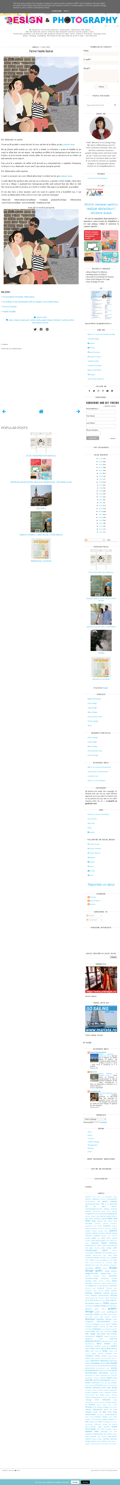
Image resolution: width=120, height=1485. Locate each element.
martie (115, 1344)
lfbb (97, 1331)
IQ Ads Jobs (92, 819)
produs (88, 1392)
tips (110, 1424)
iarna (96, 1317)
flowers (96, 1300)
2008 (101, 511)
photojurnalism (91, 1373)
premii (87, 1385)
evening (88, 1288)
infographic (89, 1321)
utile (115, 1431)
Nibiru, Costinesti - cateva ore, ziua (108, 1055)
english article (112, 1283)
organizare (94, 1361)
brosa (87, 1228)
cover (108, 1257)
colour (105, 1250)
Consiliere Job (93, 776)
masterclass (106, 1346)
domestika (105, 1278)
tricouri (108, 1429)
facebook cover (111, 1288)
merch (98, 1348)
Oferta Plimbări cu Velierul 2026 (108, 1074)
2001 (101, 532)
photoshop (103, 1373)
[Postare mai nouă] (4, 411)
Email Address (92, 409)
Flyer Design (92, 703)
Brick (95, 1226)
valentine (88, 1434)
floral (87, 1300)
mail (100, 1339)
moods (111, 1351)
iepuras (107, 1317)
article (109, 1211)
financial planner (104, 1298)
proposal (108, 1392)
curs (86, 1262)
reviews (101, 1402)
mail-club (113, 1339)
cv (103, 1262)
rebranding (96, 1397)
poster (88, 1383)
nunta (97, 1356)
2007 (100, 514)
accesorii (103, 1199)
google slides (100, 1309)
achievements (112, 1199)
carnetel (88, 1240)
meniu (87, 1348)
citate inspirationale (109, 1245)
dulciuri (101, 1281)
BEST (91, 1219)
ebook (114, 1281)
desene (105, 1268)
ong (102, 1358)
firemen (101, 653)
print (104, 1388)
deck (97, 1265)
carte (93, 1240)
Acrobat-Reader (90, 1201)
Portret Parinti (10, 306)
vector (109, 1434)
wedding (106, 1439)
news (115, 1353)
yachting (94, 1444)
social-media (90, 1414)
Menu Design (93, 712)
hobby (110, 1314)
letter (93, 1331)
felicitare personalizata (100, 1295)
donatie (114, 1278)
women (104, 1441)
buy (110, 1228)
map (115, 1341)
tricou (103, 1429)
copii (104, 1255)
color (115, 1248)
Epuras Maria (95, 901)
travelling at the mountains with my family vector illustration (31, 301)
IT (107, 1327)
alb (86, 1206)
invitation (88, 1326)
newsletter (89, 1356)
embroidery (97, 1283)
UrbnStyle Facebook (95, 356)
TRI (98, 1429)
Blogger (105, 688)
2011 (101, 502)
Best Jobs (91, 823)
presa (92, 1385)
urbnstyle (104, 1431)
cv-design (109, 1262)
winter (99, 1441)
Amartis (93, 897)
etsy (95, 1286)
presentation (98, 1385)
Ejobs (90, 828)
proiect (101, 1392)
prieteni (88, 1388)
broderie (114, 1226)
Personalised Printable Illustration (19, 297)
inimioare (88, 1324)
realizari (88, 1397)
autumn (87, 1216)
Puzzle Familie (9, 311)
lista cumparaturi (106, 1331)
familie (33, 320)
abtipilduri (96, 1199)
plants (109, 1378)
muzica (100, 1353)
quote (102, 1395)
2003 (101, 526)
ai (105, 1204)
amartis (114, 1206)
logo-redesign (112, 1334)
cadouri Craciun (97, 1231)
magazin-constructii (110, 1336)
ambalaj (106, 1209)
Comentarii (92, 920)
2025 (101, 461)
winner (93, 1441)
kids (111, 1326)
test (111, 1422)
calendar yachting (92, 1236)
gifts (115, 1306)
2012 (101, 500)
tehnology (106, 1422)
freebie (103, 1306)
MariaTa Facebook (94, 352)
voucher (93, 1436)
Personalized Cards (95, 717)
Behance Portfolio (94, 370)
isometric (102, 1326)
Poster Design (93, 721)
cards (108, 1238)
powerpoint (96, 1383)
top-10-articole (90, 1427)
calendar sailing (111, 1233)
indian (115, 1319)
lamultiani (88, 1329)
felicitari (113, 1295)
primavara (97, 1388)
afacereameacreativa (92, 1204)
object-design (112, 1356)
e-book (108, 1281)
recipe (109, 1397)
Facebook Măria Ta (94, 853)
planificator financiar (92, 1378)
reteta (115, 1400)
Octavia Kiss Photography (98, 178)
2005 (101, 520)
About (90, 1135)
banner (102, 1216)
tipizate (105, 1424)
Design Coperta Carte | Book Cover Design (41, 534)
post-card (114, 1380)
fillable (87, 1298)
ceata (87, 1243)
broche (100, 1226)
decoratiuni (89, 1268)
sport (87, 1417)
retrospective (89, 1402)
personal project (111, 1366)
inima (115, 1321)
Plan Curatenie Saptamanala (41, 455)
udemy (115, 1429)
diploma (96, 1276)
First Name (90, 416)
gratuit (97, 1312)
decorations (113, 1265)
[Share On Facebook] (41, 329)
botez (105, 1221)
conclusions (89, 1253)
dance (94, 1265)
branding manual (101, 1223)
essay (90, 1286)
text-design (89, 1424)
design (16, 320)
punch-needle (89, 1395)
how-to (115, 1314)
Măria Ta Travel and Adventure (99, 767)
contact (114, 1253)
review (96, 1402)
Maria (99, 1344)
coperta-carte (97, 1255)
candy (87, 1238)
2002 (101, 529)
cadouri (88, 1231)
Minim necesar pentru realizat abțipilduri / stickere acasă (41, 482)
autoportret (112, 1214)
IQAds (96, 1326)
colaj (103, 1248)
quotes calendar (111, 1395)
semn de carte (110, 1409)
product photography (110, 1390)
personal (101, 1366)
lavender (114, 1329)
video (87, 1436)
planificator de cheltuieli (108, 1375)
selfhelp (88, 1409)
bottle (110, 1221)
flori (91, 1300)
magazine (88, 1339)
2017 (101, 485)
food (97, 1303)
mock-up (98, 1351)
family (38, 320)
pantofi (102, 1363)
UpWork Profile (93, 361)
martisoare (89, 1346)
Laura (103, 1329)
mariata (107, 1344)
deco (101, 1265)
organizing (103, 1361)
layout (87, 1331)
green (104, 1312)
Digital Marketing (94, 699)
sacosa (99, 1405)
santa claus (107, 1405)
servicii (95, 1412)
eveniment (113, 1286)
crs (109, 1260)
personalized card (103, 1368)
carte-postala (100, 1240)
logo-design (101, 1334)
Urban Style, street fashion (98, 772)
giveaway (88, 1309)
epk (86, 1286)
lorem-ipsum (90, 1336)
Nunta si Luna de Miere (96, 780)
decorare (106, 1265)
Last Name (90, 423)
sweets (104, 1419)
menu (92, 1348)
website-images (97, 1439)
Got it (66, 11)
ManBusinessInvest (93, 1341)
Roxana (92, 1405)
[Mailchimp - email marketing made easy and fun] (112, 439)
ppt (109, 1383)
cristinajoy (97, 1260)
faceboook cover (91, 1290)
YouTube (92, 348)
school (115, 1405)
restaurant (106, 1400)
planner (103, 1378)
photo (114, 1370)
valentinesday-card (100, 1434)
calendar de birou (98, 1233)
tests (115, 1422)
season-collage (102, 1407)
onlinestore (107, 1358)
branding (88, 1223)
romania (108, 1402)
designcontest (106, 1273)
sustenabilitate (96, 1419)
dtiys (95, 1281)
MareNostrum (89, 1344)
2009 (101, 508)
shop (115, 1412)
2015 (101, 491)
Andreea (114, 1209)
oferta (87, 1358)
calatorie (113, 1231)
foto (106, 1303)
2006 (101, 517)
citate (99, 1245)
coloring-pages (91, 1250)
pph (106, 1383)
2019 (101, 479)
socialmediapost (111, 1414)
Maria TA (93, 1072)
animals (88, 1211)
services (45, 323)
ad (99, 1201)
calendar (88, 1233)
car (99, 1238)
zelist (99, 1444)
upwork (88, 1432)
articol (114, 1211)
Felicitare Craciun (101, 1293)
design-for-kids (91, 1273)
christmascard (90, 1245)
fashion (114, 1290)
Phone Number (92, 430)
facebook (100, 1288)
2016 (101, 488)
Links (90, 1151)
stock (110, 1417)
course (96, 1258)
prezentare (113, 1385)
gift (108, 1306)
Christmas (113, 1243)
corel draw (112, 1255)
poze (102, 1383)
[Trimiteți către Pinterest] (47, 329)
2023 (101, 467)
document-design (91, 1278)
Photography (93, 1145)
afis (102, 1204)
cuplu (115, 1260)
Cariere (114, 1238)
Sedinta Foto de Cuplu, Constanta (101, 627)
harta (102, 1314)
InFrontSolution (103, 1322)
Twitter (91, 875)
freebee (97, 1306)
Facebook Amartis (94, 844)
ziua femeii (105, 1444)
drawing (88, 1281)
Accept (75, 1482)
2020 (101, 476)
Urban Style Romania (98, 1052)
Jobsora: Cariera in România (98, 814)
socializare (100, 1414)
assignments (90, 1214)
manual (110, 1341)
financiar (114, 1298)
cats (111, 1240)
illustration (57, 320)
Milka (87, 1351)
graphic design (46, 320)
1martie (87, 1197)
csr (111, 1260)
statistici (98, 1417)
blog (94, 1221)
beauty (108, 1216)
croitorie (104, 1260)
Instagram (92, 374)
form (101, 1303)
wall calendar (102, 1436)
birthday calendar (100, 1219)
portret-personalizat (102, 1380)
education (89, 1283)
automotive (103, 1214)
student (87, 1419)
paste (108, 1363)
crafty (92, 1260)
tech (100, 1422)
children (104, 1243)
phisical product (105, 1370)
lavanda (108, 1329)
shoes (109, 1412)
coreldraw (89, 1257)
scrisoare (89, 1407)
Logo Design (92, 708)
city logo (89, 1248)
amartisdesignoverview (93, 1209)
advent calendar (109, 1201)
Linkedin (91, 832)
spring (92, 1417)
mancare (104, 1341)
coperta (88, 1255)
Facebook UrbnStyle (95, 848)
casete (107, 1240)
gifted (111, 1306)
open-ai (114, 1358)
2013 (101, 497)
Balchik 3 (41, 508)
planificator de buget (92, 1375)
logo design (90, 1334)
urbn (96, 1432)
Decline (85, 1482)
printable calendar (91, 1390)
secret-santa (113, 1407)
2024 (101, 464)
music (94, 1353)
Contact (91, 1138)
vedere (115, 1434)
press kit (107, 1385)
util (111, 1431)
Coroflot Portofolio (95, 365)
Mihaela (114, 1348)
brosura (94, 1228)
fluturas (102, 1300)
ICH (101, 1317)
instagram (96, 1324)
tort (99, 1427)
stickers (105, 1417)
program (95, 1392)
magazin (99, 1336)
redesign (88, 1400)
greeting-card (112, 1312)
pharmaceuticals (92, 1370)
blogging (99, 1221)
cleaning (97, 1248)
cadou (114, 1228)
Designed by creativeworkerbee (104, 1470)
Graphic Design (93, 1142)
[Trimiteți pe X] (35, 329)
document (113, 1276)
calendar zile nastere (109, 1236)
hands (96, 1314)
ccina (115, 1240)
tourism (106, 1427)
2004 (101, 523)
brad (115, 1221)
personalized (90, 1368)
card (103, 1238)
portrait (89, 1380)
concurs (98, 1253)
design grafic (25, 320)
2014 (101, 494)
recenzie (103, 1397)
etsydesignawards (103, 1286)
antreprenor (96, 1211)
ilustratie (65, 320)
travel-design (90, 1429)
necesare (108, 1353)
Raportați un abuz (101, 884)
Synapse (111, 1419)
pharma (114, 1368)
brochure (107, 1226)
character (95, 1243)
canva (93, 1238)
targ (91, 1422)
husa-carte (88, 1317)
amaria (93, 904)
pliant (115, 1378)
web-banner (112, 1436)
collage (108, 1248)
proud (114, 1392)
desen (11, 320)
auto (96, 1214)
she (104, 1412)
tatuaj (96, 1422)
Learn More (57, 11)
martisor (97, 1346)
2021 (101, 473)
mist (92, 1351)
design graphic (111, 1271)
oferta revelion (95, 1358)
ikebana (114, 1317)
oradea (87, 1361)
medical (114, 1346)
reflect (96, 1400)
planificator (113, 1373)
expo (93, 1288)
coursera (103, 1257)
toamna (114, 1424)
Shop (90, 725)
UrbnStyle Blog (93, 339)
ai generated (112, 1204)
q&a (97, 1395)
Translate (103, 1122)
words (109, 1441)
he (106, 1314)
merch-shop (106, 1348)
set (100, 1412)
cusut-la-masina (95, 1262)
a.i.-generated (107, 1197)
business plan (103, 1228)
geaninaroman (68, 144)
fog (111, 1300)
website (88, 1439)
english (103, 1283)
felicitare (89, 1293)
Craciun (114, 1258)
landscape (97, 1329)
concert (114, 1250)
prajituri (114, 1383)
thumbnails (97, 1424)
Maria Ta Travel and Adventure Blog (101, 334)
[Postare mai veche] (78, 411)
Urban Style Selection (96, 379)
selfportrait (97, 1410)
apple (103, 1211)
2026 (101, 458)
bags (97, 1216)
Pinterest (91, 866)
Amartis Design (8, 1470)
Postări (91, 916)
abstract (88, 1199)
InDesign (108, 1319)
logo (115, 1331)
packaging (95, 1363)
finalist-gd (94, 1298)
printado (100, 1390)
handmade (89, 1314)
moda (104, 1351)
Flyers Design (93, 737)
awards (93, 1216)
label (115, 1326)
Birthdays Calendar (41, 561)
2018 (101, 482)
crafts (87, 1260)
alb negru (100, 1206)
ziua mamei (113, 1444)
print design (112, 1388)
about (115, 1197)
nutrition (104, 1356)
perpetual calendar (91, 1366)
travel (114, 1427)
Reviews (91, 1148)
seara (95, 1407)
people (114, 1363)
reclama (114, 1397)
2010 (101, 505)
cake (105, 1231)
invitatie (114, 1324)
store (115, 1417)
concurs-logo (107, 1253)
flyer (108, 1300)
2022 (101, 470)
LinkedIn (91, 343)
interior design (106, 1324)
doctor (104, 1276)
